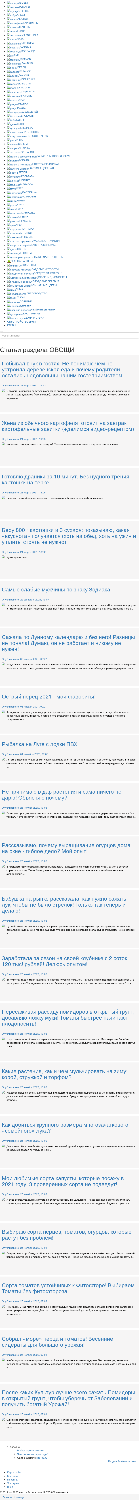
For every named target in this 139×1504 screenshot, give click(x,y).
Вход (10, 1486)
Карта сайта (14, 1472)
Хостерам (13, 1483)
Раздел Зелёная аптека (122, 1461)
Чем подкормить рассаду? (33, 1454)
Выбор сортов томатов (30, 1450)
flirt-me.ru (41, 1457)
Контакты (12, 1476)
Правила (12, 1479)
